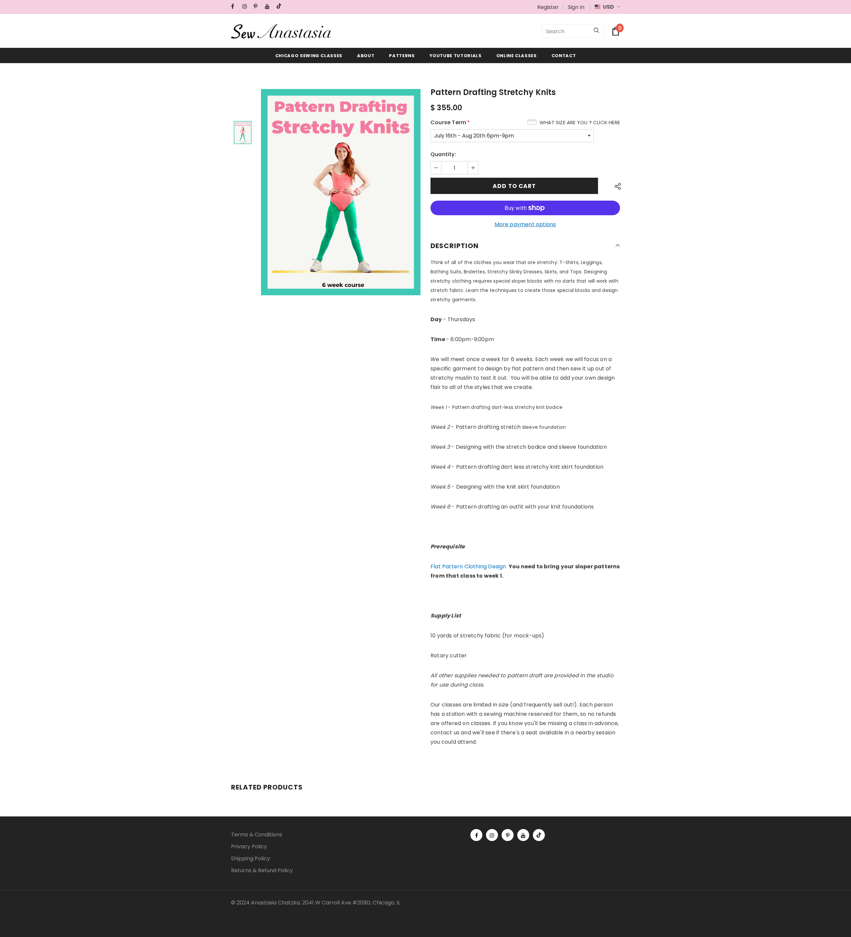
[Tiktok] (280, 6)
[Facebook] (235, 6)
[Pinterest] (258, 6)
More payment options (525, 224)
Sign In (576, 7)
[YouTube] (269, 6)
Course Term (450, 122)
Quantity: (443, 154)
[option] (341, 192)
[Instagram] (246, 6)
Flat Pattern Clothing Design (468, 566)
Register (548, 7)
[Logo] (281, 31)
